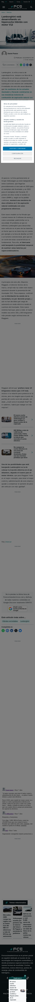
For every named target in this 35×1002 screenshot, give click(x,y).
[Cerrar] (25, 976)
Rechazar (17, 158)
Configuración (17, 153)
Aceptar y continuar (17, 148)
